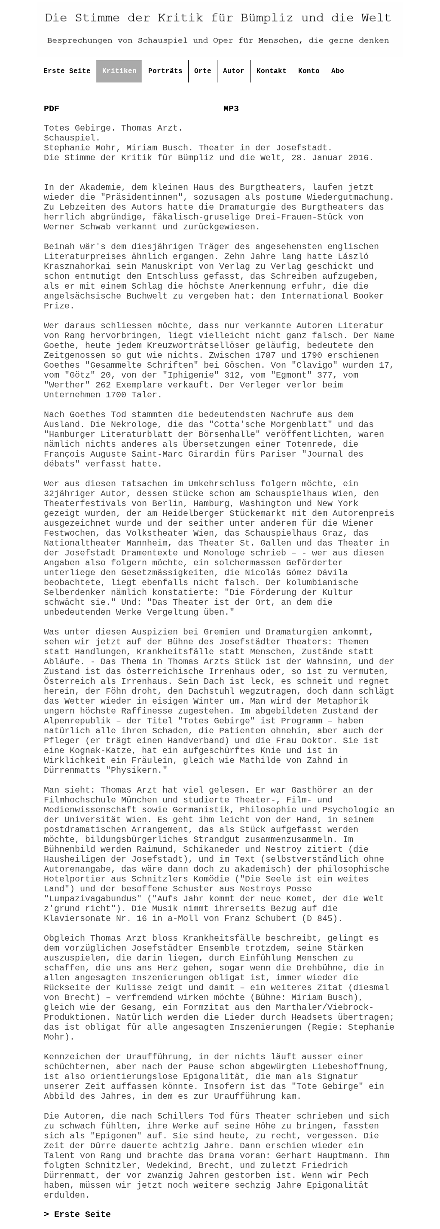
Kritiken (119, 71)
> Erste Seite (77, 1215)
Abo (337, 71)
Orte (202, 71)
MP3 (231, 109)
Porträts (165, 71)
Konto (309, 71)
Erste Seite (67, 71)
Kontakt (272, 71)
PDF (51, 109)
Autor (233, 71)
